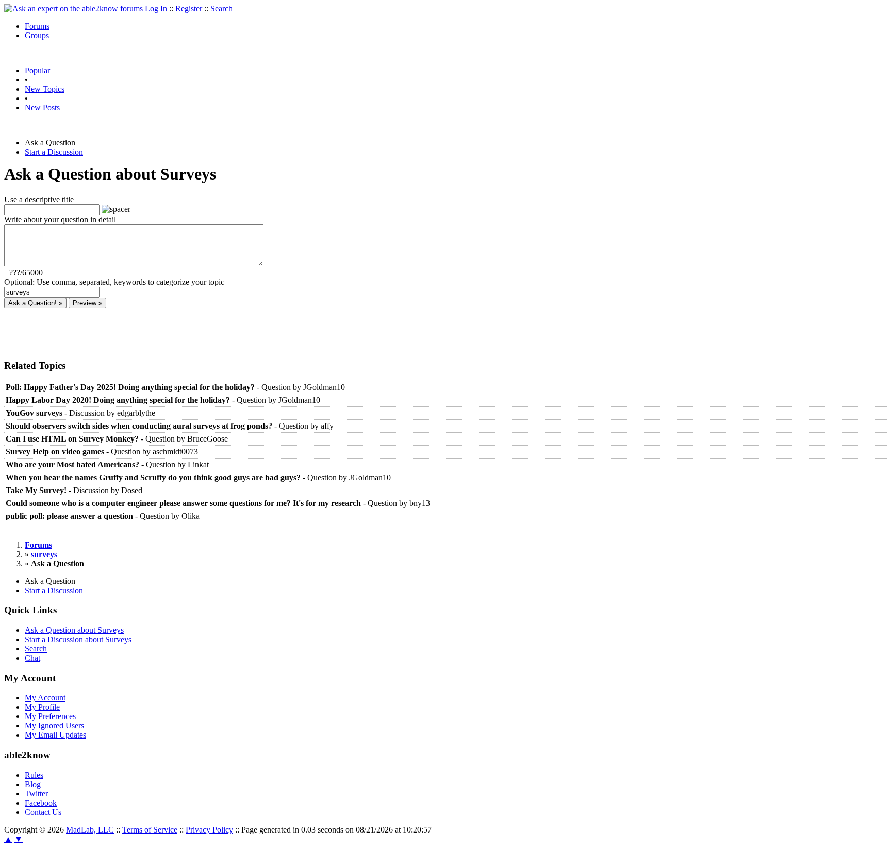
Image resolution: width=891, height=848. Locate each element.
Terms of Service (149, 829)
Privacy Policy (209, 829)
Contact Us (43, 812)
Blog (33, 784)
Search (221, 8)
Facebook (41, 802)
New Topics (44, 89)
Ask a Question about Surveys (74, 630)
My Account (45, 697)
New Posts (42, 107)
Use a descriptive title (39, 199)
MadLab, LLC (90, 829)
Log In (156, 8)
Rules (34, 775)
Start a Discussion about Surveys (78, 639)
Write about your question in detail (60, 219)
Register (188, 8)
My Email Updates (55, 734)
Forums (37, 26)
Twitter (36, 793)
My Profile (42, 707)
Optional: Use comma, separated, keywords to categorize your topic (114, 282)
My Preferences (50, 716)
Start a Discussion (54, 152)
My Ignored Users (54, 725)
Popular (37, 70)
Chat (32, 658)
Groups (37, 35)
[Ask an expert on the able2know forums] (73, 8)
